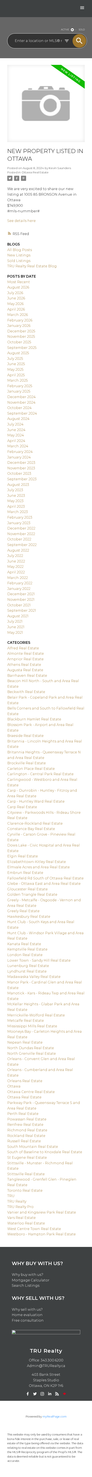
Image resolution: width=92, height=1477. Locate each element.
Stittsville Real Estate (26, 1174)
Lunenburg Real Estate (28, 966)
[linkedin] (50, 1394)
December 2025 (21, 331)
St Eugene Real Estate (27, 1158)
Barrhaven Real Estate (27, 676)
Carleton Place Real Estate (31, 769)
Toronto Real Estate (25, 1190)
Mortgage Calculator (30, 1280)
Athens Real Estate (24, 665)
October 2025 (19, 342)
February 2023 (19, 517)
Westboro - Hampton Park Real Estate (41, 1234)
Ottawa (14, 1086)
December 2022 (21, 528)
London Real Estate (25, 955)
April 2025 (16, 375)
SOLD (82, 29)
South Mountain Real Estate (32, 1147)
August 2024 (18, 419)
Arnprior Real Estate (25, 659)
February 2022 (19, 583)
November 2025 (21, 337)
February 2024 (20, 452)
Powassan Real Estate (26, 1119)
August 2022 (18, 550)
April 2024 (16, 441)
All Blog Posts (19, 250)
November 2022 (21, 534)
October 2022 (19, 539)
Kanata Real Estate (24, 944)
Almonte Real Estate (25, 653)
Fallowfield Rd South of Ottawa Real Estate (45, 878)
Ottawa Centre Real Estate (31, 1092)
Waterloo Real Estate (26, 1223)
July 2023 (15, 490)
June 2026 (16, 298)
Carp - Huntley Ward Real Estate (36, 801)
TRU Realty (16, 1201)
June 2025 (16, 364)
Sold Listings (18, 261)
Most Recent (18, 282)
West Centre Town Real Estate (34, 1229)
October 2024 (19, 408)
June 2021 (15, 627)
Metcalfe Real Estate (25, 1021)
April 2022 (16, 572)
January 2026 (18, 326)
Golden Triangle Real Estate (32, 894)
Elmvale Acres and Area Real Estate (38, 867)
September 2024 (22, 413)
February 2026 (19, 320)
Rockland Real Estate (26, 1136)
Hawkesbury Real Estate (28, 917)
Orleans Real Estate (24, 1081)
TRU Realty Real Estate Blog (32, 266)
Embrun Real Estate (25, 873)
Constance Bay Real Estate (31, 829)
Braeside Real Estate (25, 736)
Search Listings (25, 1286)
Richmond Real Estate (27, 1130)
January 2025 (18, 391)
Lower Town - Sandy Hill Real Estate (39, 960)
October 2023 (19, 474)
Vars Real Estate (21, 1218)
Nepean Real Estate (25, 1042)
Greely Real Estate (23, 911)
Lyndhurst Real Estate (27, 971)
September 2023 (22, 479)
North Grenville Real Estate (31, 1054)
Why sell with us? (27, 1309)
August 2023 (18, 485)
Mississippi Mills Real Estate (32, 1026)
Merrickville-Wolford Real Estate (36, 1015)
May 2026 (15, 304)
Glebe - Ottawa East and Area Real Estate (44, 884)
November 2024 (21, 402)
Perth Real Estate (23, 1114)
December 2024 (21, 397)
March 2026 (17, 315)
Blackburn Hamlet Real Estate (34, 719)
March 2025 (17, 380)
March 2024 (17, 446)
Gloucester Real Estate (27, 889)
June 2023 (16, 496)
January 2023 (18, 523)
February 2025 (19, 386)
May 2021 (15, 633)
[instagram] (42, 1394)
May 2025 (15, 369)
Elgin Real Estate (22, 856)
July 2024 (15, 424)
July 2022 (15, 556)
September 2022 (22, 545)
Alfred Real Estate (23, 648)
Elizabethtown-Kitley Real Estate (36, 862)
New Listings (18, 255)
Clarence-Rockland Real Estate (35, 823)
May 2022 (15, 567)
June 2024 (16, 430)
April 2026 (16, 309)
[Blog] (57, 1394)
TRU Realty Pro (20, 1207)
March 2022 (17, 578)
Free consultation (28, 1320)
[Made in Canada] (64, 1394)
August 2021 (17, 616)
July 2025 (15, 359)
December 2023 (21, 463)
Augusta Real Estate (25, 670)
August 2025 (18, 353)
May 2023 (15, 501)
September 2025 (22, 348)
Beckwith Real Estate (26, 692)
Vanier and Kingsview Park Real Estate (41, 1212)
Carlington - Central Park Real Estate (40, 774)
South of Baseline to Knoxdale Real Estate (44, 1152)
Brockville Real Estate (26, 763)
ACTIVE (65, 29)
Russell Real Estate (24, 1141)
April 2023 (16, 506)
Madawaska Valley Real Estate (34, 977)
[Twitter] (35, 1394)
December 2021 (21, 594)
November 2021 (20, 600)
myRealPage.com (55, 1416)
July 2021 (14, 621)
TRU (11, 1196)
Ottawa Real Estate (35, 172)
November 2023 (21, 468)
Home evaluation (27, 1315)
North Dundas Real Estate (30, 1048)
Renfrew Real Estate (25, 1125)
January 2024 (19, 457)
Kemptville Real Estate (27, 949)
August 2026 (18, 287)
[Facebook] (28, 1394)
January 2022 (18, 589)
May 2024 (15, 435)
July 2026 (15, 293)
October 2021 (19, 605)
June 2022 (16, 561)
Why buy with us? (27, 1275)
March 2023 (17, 512)
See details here (21, 221)
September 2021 (21, 610)
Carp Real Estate (22, 807)
